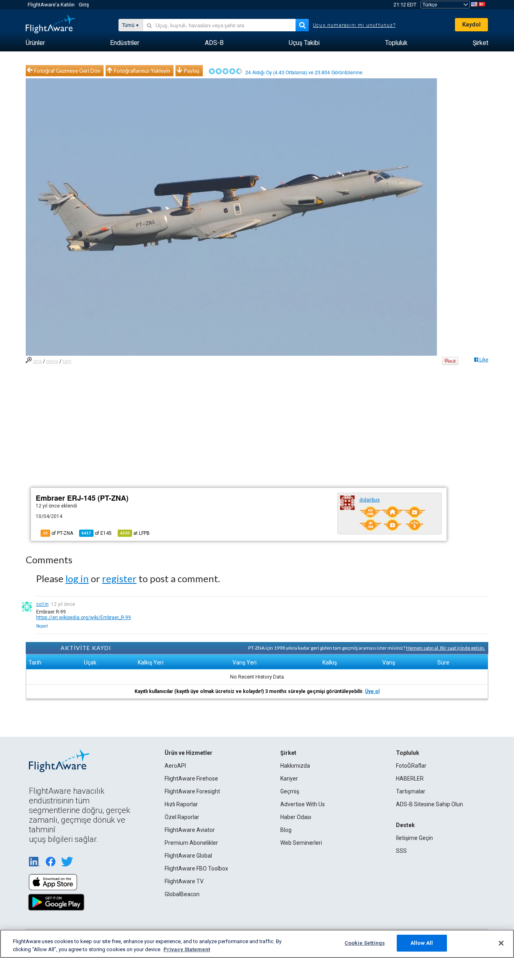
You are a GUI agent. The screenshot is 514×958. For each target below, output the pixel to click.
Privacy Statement (186, 949)
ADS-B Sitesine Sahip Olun (429, 804)
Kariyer (289, 778)
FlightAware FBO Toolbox (196, 868)
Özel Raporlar (182, 817)
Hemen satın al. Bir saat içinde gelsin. (445, 648)
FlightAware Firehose (191, 778)
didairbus (369, 500)
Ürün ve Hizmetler (188, 753)
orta (37, 361)
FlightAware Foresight (192, 791)
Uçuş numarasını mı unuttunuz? (354, 25)
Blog (286, 830)
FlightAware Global (188, 855)
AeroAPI (175, 765)
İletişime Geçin (414, 838)
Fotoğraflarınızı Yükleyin (142, 70)
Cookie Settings (365, 943)
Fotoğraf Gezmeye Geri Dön (67, 70)
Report (42, 626)
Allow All (421, 943)
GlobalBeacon (182, 894)
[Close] (501, 943)
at (135, 533)
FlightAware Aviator (190, 830)
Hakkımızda (295, 765)
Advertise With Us (302, 804)
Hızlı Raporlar (181, 804)
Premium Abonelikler (191, 843)
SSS (401, 851)
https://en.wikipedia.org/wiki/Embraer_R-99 (83, 617)
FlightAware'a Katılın (51, 5)
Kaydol (471, 24)
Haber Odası (295, 817)
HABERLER (410, 778)
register (119, 578)
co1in (42, 604)
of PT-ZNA (58, 533)
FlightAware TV (184, 881)
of (97, 533)
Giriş (84, 5)
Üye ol (372, 691)
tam (67, 361)
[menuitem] (35, 43)
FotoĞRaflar (411, 765)
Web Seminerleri (301, 843)
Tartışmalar (410, 791)
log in (77, 578)
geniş (52, 361)
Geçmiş (289, 791)
